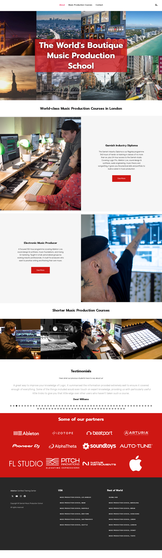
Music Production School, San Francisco (76, 524)
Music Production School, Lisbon (122, 524)
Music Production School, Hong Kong (124, 519)
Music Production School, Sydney (122, 535)
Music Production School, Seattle (74, 530)
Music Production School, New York (74, 519)
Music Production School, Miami (72, 508)
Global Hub (113, 502)
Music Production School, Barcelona (124, 508)
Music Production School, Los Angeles (75, 502)
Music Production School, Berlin (122, 513)
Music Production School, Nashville (74, 513)
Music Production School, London (122, 530)
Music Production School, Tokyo (122, 541)
